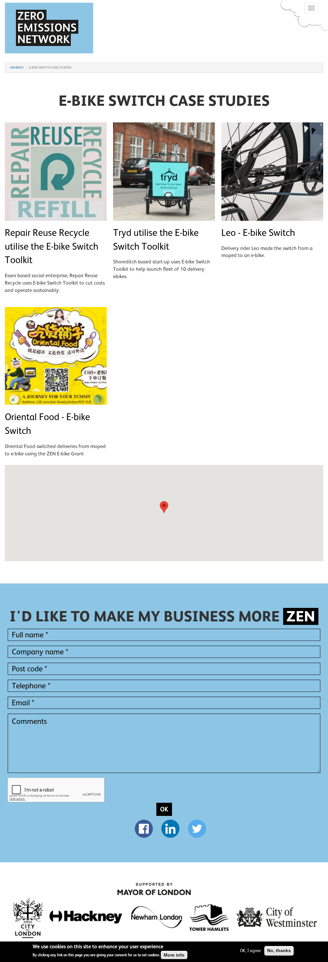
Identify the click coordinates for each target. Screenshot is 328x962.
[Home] (51, 28)
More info (174, 955)
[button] (164, 507)
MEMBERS (17, 67)
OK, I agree (250, 950)
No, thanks (279, 950)
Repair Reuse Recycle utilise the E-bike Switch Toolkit (51, 246)
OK (164, 809)
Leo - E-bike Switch (258, 232)
